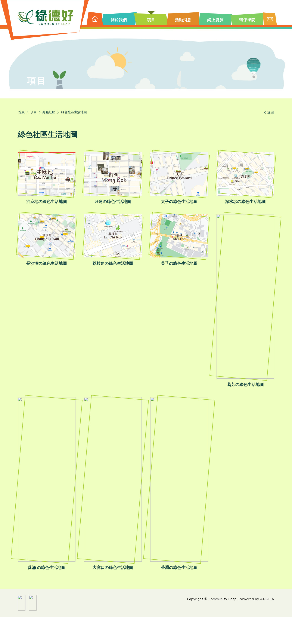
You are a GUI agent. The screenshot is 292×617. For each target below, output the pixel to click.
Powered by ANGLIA (256, 599)
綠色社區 (49, 112)
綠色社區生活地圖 (74, 112)
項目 (33, 112)
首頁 (21, 112)
